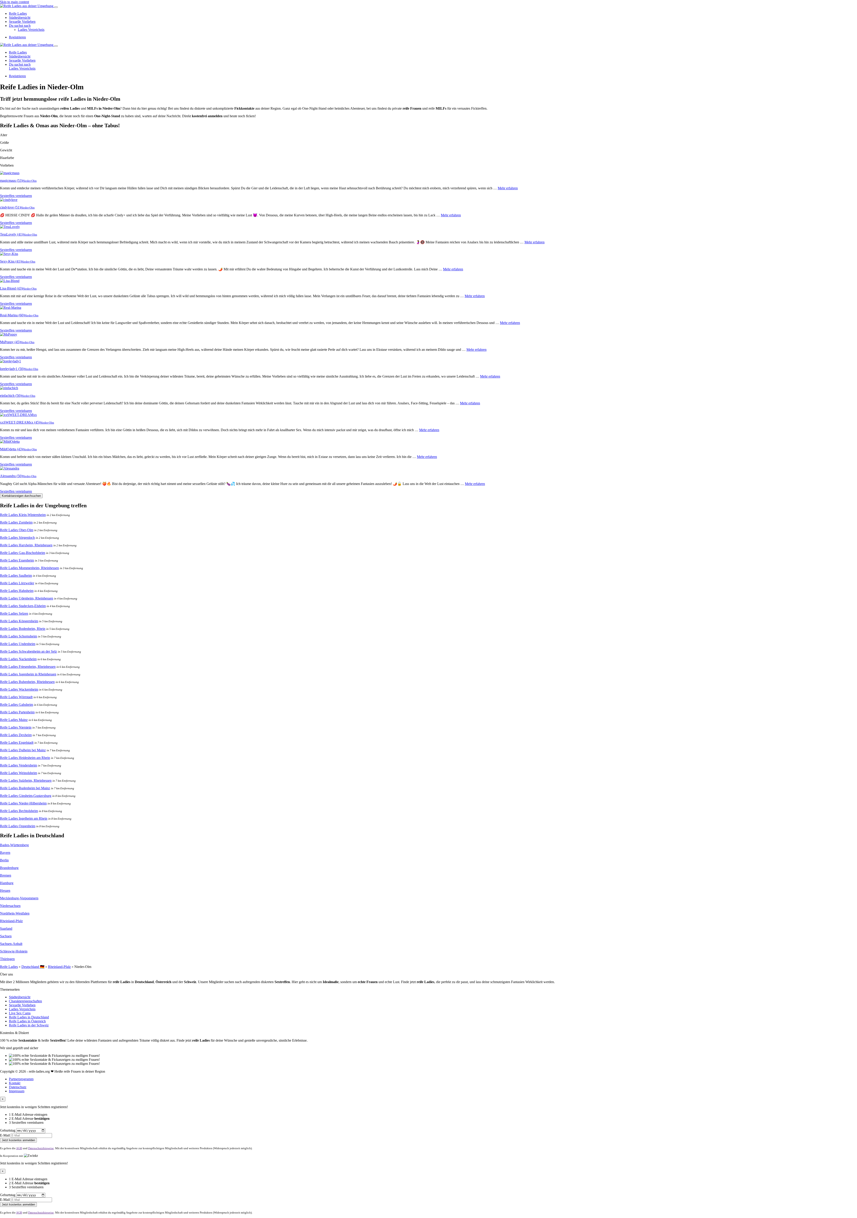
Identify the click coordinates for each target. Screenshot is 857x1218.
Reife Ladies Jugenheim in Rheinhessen (28, 674)
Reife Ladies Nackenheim (18, 659)
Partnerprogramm (21, 1079)
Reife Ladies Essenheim (17, 560)
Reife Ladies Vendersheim (18, 765)
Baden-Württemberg (14, 845)
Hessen (5, 890)
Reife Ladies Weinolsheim (18, 773)
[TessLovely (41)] (10, 227)
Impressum (16, 1091)
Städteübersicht (19, 17)
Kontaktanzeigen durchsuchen (21, 495)
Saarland (6, 928)
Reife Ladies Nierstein (15, 727)
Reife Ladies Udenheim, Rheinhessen (26, 598)
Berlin (4, 860)
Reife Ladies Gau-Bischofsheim (22, 553)
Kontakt (14, 1083)
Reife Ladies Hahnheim (16, 591)
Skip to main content (14, 2)
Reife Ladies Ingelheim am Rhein (23, 818)
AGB (19, 1148)
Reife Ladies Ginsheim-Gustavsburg (25, 796)
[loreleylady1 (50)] (10, 361)
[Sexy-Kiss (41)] (9, 254)
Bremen (5, 875)
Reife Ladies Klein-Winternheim (23, 515)
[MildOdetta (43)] (10, 441)
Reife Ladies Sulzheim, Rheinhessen (26, 780)
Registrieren (17, 37)
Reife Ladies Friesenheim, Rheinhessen (28, 667)
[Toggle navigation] (56, 7)
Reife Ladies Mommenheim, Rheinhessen (29, 568)
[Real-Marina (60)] (10, 307)
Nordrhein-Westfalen (14, 913)
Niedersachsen (10, 906)
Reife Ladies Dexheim (16, 735)
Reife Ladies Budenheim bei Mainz (25, 788)
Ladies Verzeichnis (31, 29)
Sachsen (6, 936)
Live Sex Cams (20, 1013)
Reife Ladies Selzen (14, 613)
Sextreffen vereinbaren (16, 196)
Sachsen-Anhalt (11, 944)
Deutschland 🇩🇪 (32, 967)
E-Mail (5, 1135)
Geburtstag (7, 1130)
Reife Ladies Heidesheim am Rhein (25, 758)
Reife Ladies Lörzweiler (17, 583)
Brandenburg (9, 868)
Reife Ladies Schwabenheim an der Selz (28, 651)
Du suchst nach (20, 25)
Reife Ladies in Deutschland (29, 1017)
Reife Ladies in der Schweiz (29, 1025)
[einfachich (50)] (9, 388)
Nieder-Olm (30, 180)
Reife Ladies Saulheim (16, 575)
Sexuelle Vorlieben (22, 21)
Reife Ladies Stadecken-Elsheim (23, 606)
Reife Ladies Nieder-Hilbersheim (23, 803)
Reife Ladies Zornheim (16, 522)
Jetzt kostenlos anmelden (18, 1140)
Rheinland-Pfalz (11, 921)
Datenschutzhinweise (41, 1148)
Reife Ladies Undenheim (17, 644)
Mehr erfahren (508, 188)
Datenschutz (17, 1087)
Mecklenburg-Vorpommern (19, 898)
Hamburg (6, 883)
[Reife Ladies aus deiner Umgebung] (27, 6)
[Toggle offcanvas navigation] (56, 46)
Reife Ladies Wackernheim (19, 689)
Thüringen (7, 959)
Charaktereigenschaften (25, 1001)
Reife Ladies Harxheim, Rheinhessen (26, 545)
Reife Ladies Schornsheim (18, 636)
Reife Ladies (18, 13)
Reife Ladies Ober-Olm (16, 530)
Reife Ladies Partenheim (17, 712)
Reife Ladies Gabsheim (16, 704)
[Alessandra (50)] (9, 468)
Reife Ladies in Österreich (27, 1021)
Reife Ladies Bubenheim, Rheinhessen (27, 682)
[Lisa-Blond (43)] (9, 281)
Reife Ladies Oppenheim (17, 826)
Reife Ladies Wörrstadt (16, 697)
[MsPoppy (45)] (8, 334)
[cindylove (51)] (8, 200)
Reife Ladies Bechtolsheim (19, 811)
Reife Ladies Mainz (14, 720)
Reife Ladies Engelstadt (16, 742)
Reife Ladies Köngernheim (19, 621)
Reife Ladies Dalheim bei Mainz (23, 750)
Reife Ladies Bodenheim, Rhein (22, 629)
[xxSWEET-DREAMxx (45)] (18, 415)
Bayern (5, 852)
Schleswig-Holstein (13, 951)
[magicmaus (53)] (9, 173)
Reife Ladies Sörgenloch (17, 537)
